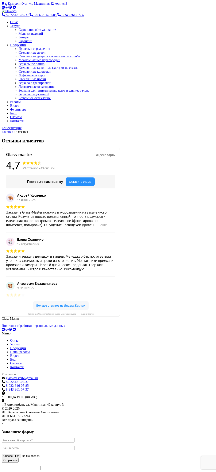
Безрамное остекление (35, 98)
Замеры (24, 37)
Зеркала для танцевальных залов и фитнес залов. (54, 90)
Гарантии (25, 41)
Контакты (17, 121)
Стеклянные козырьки (35, 71)
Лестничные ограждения (36, 86)
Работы (15, 102)
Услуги (15, 26)
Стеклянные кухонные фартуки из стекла (48, 67)
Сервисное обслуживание (37, 29)
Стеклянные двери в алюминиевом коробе (49, 56)
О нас (14, 22)
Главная (7, 132)
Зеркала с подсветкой (34, 94)
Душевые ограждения (34, 48)
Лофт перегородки (32, 75)
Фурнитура (18, 109)
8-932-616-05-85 (17, 385)
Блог (13, 113)
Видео (14, 105)
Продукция (18, 45)
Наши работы (20, 352)
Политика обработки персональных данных (33, 325)
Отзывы (16, 117)
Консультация (12, 128)
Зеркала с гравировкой (35, 83)
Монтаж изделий (31, 33)
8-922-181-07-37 (17, 382)
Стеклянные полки (32, 79)
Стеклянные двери (32, 52)
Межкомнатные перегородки (39, 60)
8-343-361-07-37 (17, 389)
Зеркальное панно (32, 64)
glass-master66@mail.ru (22, 378)
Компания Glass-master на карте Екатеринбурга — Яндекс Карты (61, 314)
